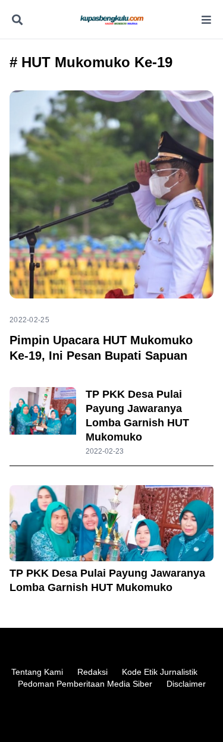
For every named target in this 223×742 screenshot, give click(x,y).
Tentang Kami (37, 672)
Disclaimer (186, 683)
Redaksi (92, 672)
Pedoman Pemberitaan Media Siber (85, 683)
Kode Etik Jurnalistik (159, 672)
